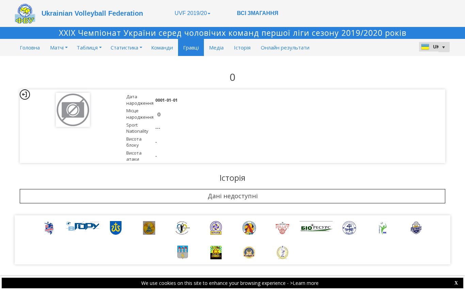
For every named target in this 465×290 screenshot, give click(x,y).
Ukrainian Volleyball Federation (92, 13)
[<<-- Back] (25, 94)
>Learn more (304, 283)
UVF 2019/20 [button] (191, 13)
